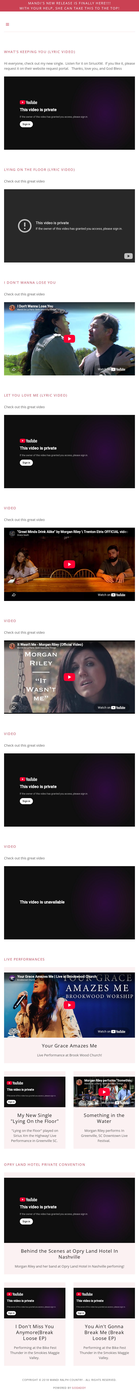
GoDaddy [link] (79, 1387)
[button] (10, 24)
